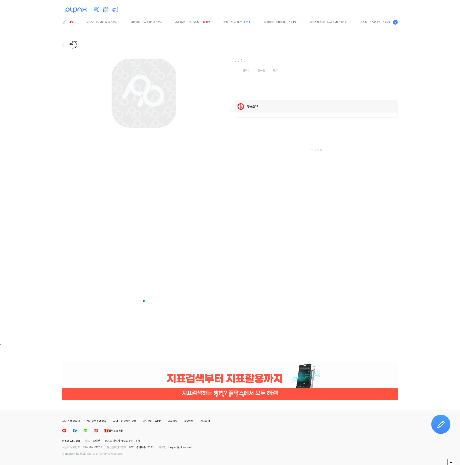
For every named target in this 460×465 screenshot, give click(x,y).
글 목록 (318, 150)
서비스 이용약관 (71, 421)
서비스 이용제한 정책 (124, 421)
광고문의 (189, 421)
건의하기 (205, 421)
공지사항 (172, 421)
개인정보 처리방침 (96, 421)
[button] (144, 301)
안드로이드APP (152, 421)
